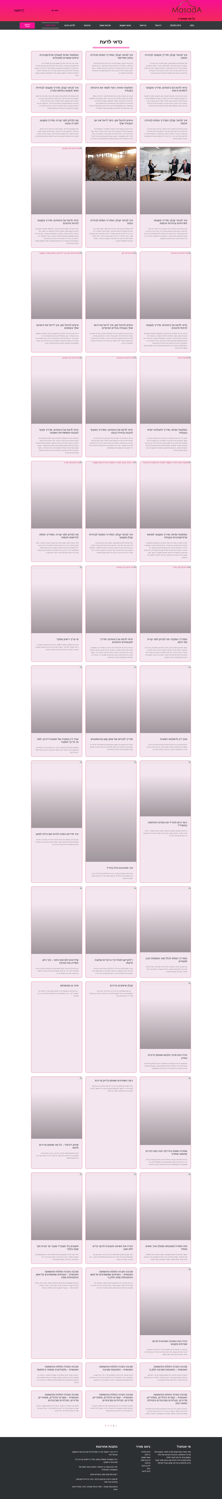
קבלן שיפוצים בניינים (121, 985)
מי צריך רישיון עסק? (68, 639)
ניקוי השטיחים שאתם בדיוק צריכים (114, 1080)
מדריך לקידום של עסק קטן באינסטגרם (112, 739)
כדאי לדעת (50, 25)
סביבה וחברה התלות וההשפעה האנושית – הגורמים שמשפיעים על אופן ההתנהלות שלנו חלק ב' (111, 1274)
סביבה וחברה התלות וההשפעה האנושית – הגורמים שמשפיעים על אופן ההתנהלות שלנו (57, 1274)
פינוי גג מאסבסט (69, 985)
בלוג (192, 25)
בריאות (143, 25)
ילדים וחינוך (69, 25)
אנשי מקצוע (125, 25)
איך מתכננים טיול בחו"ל (120, 868)
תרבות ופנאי (105, 25)
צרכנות (87, 25)
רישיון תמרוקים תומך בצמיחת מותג (103, 1474)
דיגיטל (158, 25)
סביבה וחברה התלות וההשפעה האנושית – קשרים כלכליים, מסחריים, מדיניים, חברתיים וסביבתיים (112, 1397)
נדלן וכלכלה (175, 25)
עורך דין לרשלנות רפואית (173, 739)
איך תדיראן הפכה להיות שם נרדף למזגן (57, 834)
